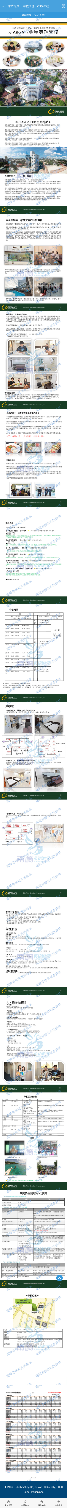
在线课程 (43, 6)
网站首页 (13, 6)
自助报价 (28, 6)
